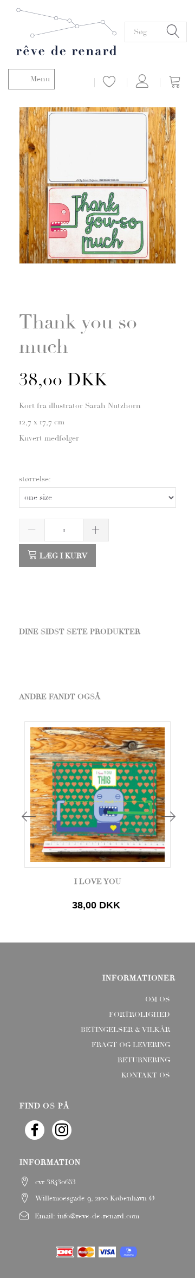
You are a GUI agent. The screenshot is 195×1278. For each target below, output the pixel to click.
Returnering (144, 1060)
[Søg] (173, 32)
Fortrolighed (139, 1014)
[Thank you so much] (97, 185)
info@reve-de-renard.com (98, 1216)
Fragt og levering (131, 1045)
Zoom (100, 284)
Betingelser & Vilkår (125, 1029)
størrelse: (35, 478)
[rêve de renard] (66, 30)
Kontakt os (145, 1075)
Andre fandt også (59, 696)
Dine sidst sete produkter (79, 631)
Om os (157, 999)
